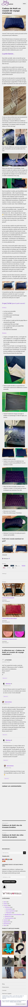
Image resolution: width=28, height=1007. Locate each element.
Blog (3, 984)
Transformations (9, 918)
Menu (24, 3)
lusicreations (8, 702)
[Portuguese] (11, 859)
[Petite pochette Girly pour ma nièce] (14, 631)
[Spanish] (3, 861)
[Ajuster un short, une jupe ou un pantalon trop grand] (20, 973)
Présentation (5, 987)
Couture (5, 905)
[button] (8, 137)
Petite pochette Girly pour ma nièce (9, 639)
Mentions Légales (6, 993)
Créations (7, 907)
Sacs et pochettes (10, 911)
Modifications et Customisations (13, 914)
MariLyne (8, 683)
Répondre (5, 678)
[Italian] (9, 859)
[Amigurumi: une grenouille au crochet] (8, 949)
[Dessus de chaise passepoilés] (14, 589)
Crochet (5, 920)
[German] (6, 859)
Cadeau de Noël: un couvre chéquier (9, 618)
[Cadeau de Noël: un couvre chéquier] (14, 610)
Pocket (23, 565)
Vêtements (9, 912)
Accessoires (9, 909)
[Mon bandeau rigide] (20, 949)
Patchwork (6, 923)
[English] (3, 859)
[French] (4, 859)
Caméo (5, 903)
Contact (4, 990)
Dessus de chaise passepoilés (8, 597)
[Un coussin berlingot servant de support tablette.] (8, 961)
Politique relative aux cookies (15, 1001)
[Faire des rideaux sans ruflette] (8, 937)
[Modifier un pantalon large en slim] (20, 937)
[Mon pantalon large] (8, 973)
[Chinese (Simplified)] (4, 861)
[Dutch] (8, 859)
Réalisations (8, 916)
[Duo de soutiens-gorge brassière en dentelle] (20, 961)
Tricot (5, 925)
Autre (4, 901)
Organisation (6, 921)
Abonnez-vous (9, 881)
